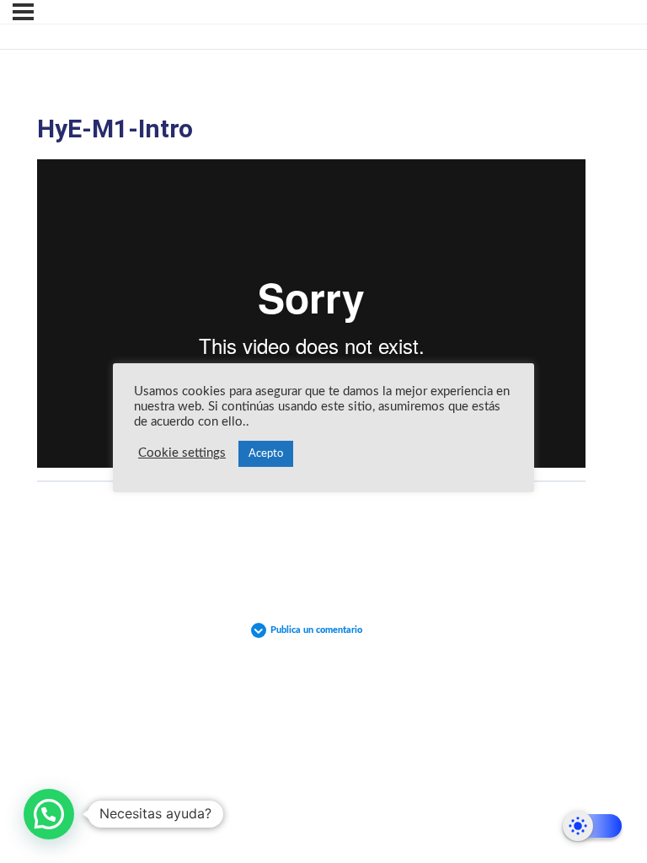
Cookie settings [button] (182, 453)
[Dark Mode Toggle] (592, 826)
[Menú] (23, 11)
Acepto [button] (266, 453)
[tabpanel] (311, 313)
